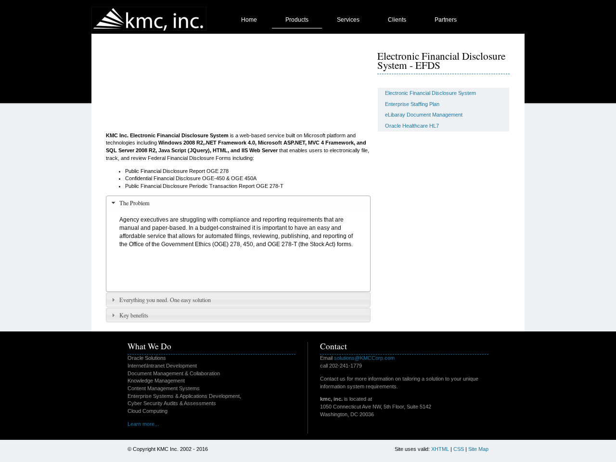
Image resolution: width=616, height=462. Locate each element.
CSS (458, 449)
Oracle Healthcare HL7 (412, 126)
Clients (397, 19)
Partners (446, 19)
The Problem (134, 203)
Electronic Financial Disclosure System (430, 93)
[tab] (238, 203)
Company (349, 41)
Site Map (478, 449)
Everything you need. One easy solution (165, 300)
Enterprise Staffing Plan (412, 104)
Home (249, 19)
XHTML (440, 449)
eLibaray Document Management (423, 115)
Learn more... (143, 424)
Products (296, 19)
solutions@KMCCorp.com (364, 358)
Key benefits (133, 315)
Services (348, 19)
